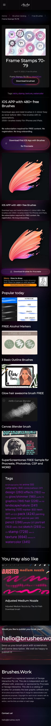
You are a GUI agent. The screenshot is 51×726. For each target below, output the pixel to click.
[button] (4, 5)
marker (29, 509)
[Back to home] (25, 5)
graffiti (40, 497)
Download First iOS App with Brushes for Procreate (27, 143)
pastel (15, 518)
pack (26, 514)
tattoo (31, 532)
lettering (13, 509)
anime (28, 484)
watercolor (38, 93)
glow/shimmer (22, 496)
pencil (14, 522)
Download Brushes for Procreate (27, 271)
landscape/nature (21, 505)
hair (31, 501)
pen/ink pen (30, 518)
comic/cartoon (33, 488)
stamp (21, 93)
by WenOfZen (35, 76)
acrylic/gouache (13, 485)
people (29, 522)
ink (41, 501)
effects (32, 492)
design (14, 492)
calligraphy (14, 488)
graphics (14, 501)
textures (31, 537)
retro (15, 93)
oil (14, 514)
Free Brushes (31, 71)
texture (28, 93)
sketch (32, 526)
